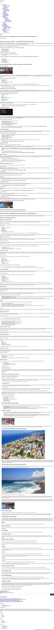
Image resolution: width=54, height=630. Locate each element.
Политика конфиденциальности (6, 605)
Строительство (5, 17)
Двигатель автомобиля (6, 5)
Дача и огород (4, 8)
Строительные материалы (9, 21)
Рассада (4, 11)
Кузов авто (4, 6)
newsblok (1, 1)
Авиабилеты (5, 25)
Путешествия (4, 24)
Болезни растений (6, 9)
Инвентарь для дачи (6, 10)
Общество (4, 22)
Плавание (4, 28)
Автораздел (4, 4)
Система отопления (8, 20)
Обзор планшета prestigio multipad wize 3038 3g (6, 592)
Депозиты (4, 31)
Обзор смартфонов (6, 15)
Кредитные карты (6, 30)
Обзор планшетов (5, 14)
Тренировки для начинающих (7, 27)
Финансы (3, 29)
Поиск (1, 593)
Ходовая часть (5, 7)
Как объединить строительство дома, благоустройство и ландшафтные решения (11, 601)
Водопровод (7, 18)
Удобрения (4, 12)
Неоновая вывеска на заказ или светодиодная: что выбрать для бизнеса (10, 598)
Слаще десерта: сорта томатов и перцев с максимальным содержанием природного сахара (13, 599)
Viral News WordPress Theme (45, 629)
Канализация (7, 19)
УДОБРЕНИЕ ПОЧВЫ (3, 591)
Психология (5, 23)
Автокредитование (6, 32)
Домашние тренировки (6, 26)
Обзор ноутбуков (5, 13)
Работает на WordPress (37, 629)
